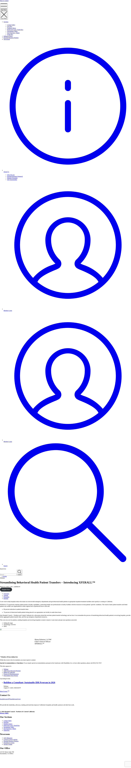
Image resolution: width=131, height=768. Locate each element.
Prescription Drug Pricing (11, 675)
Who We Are (11, 175)
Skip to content (4, 1)
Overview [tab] (6, 593)
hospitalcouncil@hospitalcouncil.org (10, 699)
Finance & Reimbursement (11, 674)
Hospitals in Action (9, 743)
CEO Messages (8, 738)
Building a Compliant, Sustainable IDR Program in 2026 (29, 682)
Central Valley (11, 25)
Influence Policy (8, 36)
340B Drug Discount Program (12, 671)
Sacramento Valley (12, 31)
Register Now (6, 589)
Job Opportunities (12, 179)
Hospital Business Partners (11, 37)
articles (10, 739)
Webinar (6, 669)
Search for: (3, 569)
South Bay (10, 34)
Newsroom (7, 39)
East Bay (9, 26)
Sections (6, 22)
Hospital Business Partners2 (15, 176)
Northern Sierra (11, 28)
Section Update (8, 744)
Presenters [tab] (6, 597)
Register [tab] (6, 598)
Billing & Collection (9, 672)
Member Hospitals (12, 178)
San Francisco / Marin (13, 33)
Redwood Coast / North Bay (15, 29)
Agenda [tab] (6, 595)
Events (5, 576)
